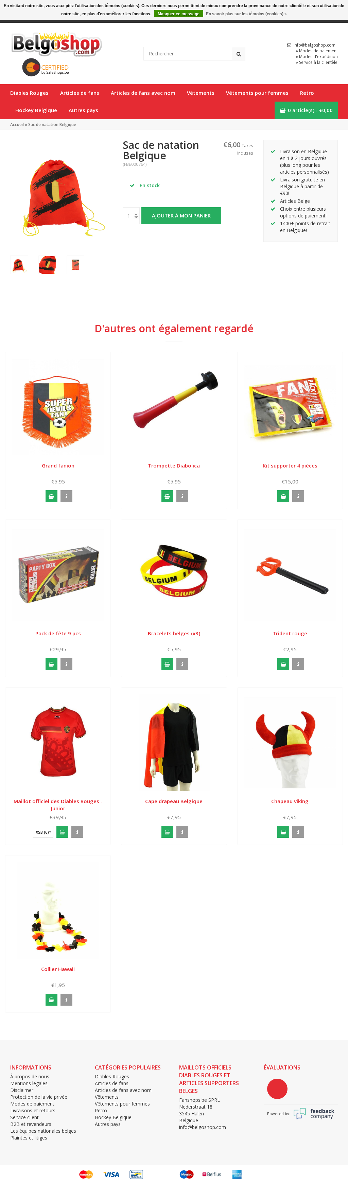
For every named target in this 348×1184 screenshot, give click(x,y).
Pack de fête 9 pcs (58, 633)
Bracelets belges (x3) (174, 633)
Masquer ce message (178, 14)
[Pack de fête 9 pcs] (58, 574)
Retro (307, 92)
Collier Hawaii (58, 969)
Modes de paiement (32, 1103)
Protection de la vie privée (38, 1097)
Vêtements (200, 92)
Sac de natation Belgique (52, 124)
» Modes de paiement (317, 51)
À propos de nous (29, 1076)
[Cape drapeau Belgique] (174, 742)
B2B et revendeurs (30, 1124)
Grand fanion (58, 465)
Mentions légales (29, 1083)
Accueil (17, 124)
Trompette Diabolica (174, 465)
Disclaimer (21, 1090)
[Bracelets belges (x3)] (174, 574)
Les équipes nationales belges (43, 1131)
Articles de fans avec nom (143, 92)
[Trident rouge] (290, 574)
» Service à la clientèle (316, 62)
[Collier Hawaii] (58, 910)
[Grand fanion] (58, 406)
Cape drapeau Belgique (174, 801)
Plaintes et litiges (28, 1137)
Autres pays (83, 110)
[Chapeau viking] (290, 742)
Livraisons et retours (32, 1110)
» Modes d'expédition (317, 56)
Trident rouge (290, 633)
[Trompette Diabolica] (174, 406)
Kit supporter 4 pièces (290, 465)
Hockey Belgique (36, 110)
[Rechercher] (238, 53)
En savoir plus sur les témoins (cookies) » (246, 14)
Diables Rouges (29, 92)
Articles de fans (79, 92)
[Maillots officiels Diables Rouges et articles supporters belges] (56, 42)
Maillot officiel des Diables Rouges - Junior (58, 805)
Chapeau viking (290, 801)
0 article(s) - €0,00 (310, 110)
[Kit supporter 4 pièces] (290, 406)
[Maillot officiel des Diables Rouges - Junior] (58, 742)
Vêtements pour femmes (257, 92)
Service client (24, 1117)
